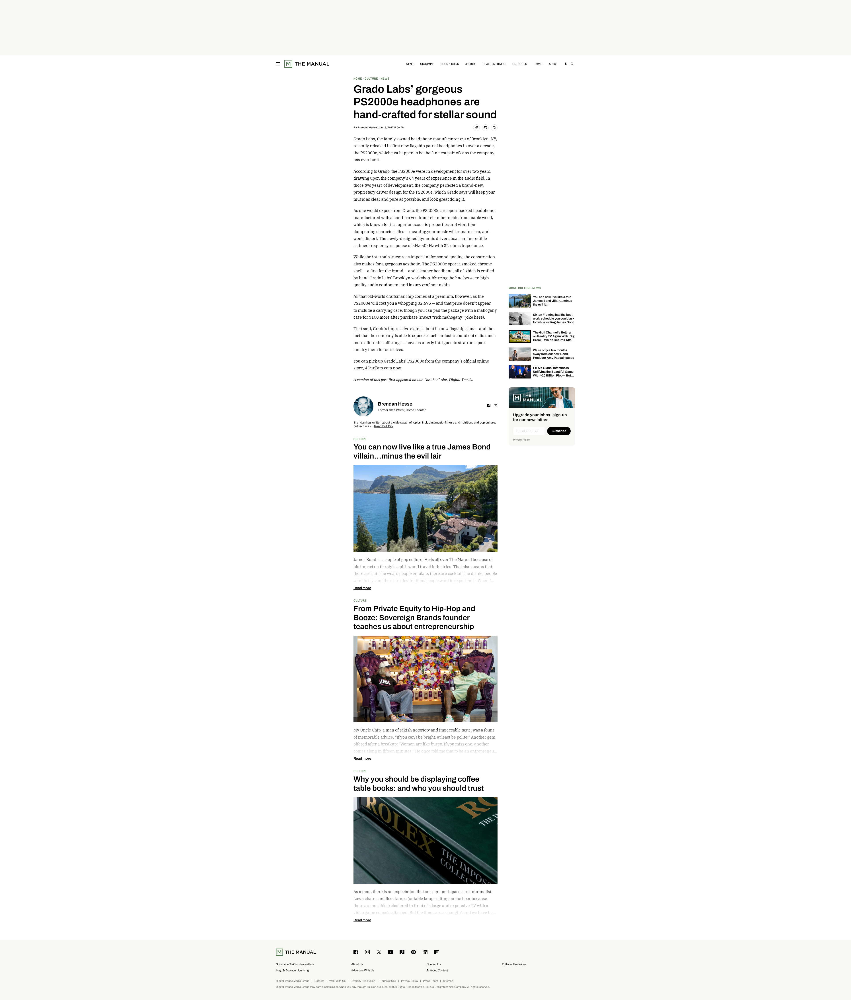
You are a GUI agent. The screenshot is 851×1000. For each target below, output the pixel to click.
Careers (319, 981)
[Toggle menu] (278, 63)
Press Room (430, 981)
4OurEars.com (378, 368)
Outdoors (519, 64)
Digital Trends (460, 379)
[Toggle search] (572, 64)
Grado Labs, (364, 138)
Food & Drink (450, 64)
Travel (538, 64)
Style (410, 64)
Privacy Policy (521, 440)
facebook (488, 405)
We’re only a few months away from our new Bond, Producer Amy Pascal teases (553, 354)
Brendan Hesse (367, 127)
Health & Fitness (494, 64)
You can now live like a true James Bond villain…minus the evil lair (552, 301)
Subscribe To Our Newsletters (295, 964)
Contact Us (434, 964)
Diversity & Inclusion (363, 981)
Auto (552, 64)
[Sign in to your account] (566, 64)
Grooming (427, 64)
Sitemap (448, 981)
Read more (362, 588)
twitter (496, 405)
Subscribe (559, 431)
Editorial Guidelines (514, 964)
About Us (357, 964)
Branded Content (437, 970)
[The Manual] (306, 64)
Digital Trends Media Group (292, 981)
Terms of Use (388, 981)
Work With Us (337, 981)
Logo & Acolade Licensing (292, 970)
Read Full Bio (383, 426)
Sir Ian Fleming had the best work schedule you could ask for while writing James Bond (553, 318)
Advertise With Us (362, 970)
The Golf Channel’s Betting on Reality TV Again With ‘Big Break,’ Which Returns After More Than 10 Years (553, 338)
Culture (470, 64)
